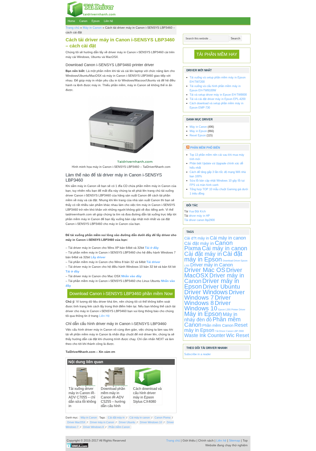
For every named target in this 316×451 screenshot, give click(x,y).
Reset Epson (198, 135)
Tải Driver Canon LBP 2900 (229, 331)
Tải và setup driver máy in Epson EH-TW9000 (218, 94)
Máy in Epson (198, 131)
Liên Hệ (104, 315)
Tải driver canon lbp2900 (199, 220)
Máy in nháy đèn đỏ (210, 316)
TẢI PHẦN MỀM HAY (216, 54)
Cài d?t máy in (196, 238)
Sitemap (234, 440)
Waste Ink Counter (204, 335)
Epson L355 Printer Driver (231, 309)
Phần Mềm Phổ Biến (205, 147)
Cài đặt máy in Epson (213, 256)
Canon (83, 21)
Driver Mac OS (204, 269)
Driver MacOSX (76, 422)
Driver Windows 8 (93, 427)
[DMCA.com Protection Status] (77, 446)
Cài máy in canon (139, 417)
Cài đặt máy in (116, 417)
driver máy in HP (199, 215)
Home (71, 21)
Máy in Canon (92, 27)
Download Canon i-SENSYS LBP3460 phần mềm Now (121, 293)
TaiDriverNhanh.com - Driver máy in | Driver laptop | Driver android (90, 8)
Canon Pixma (162, 417)
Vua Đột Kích (197, 211)
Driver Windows (206, 291)
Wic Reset (237, 335)
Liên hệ (108, 21)
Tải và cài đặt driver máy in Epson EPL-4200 (217, 99)
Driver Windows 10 (151, 422)
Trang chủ (72, 27)
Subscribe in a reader (197, 354)
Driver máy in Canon (102, 422)
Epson (96, 21)
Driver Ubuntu (127, 422)
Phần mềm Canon (119, 427)
